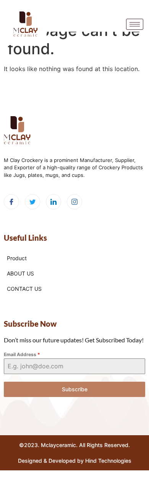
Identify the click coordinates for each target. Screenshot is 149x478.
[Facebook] (11, 201)
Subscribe (74, 389)
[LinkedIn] (53, 201)
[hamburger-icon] (134, 24)
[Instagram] (74, 201)
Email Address (22, 354)
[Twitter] (32, 201)
